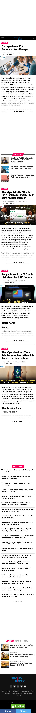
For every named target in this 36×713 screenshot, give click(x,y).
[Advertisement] (18, 18)
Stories (8, 691)
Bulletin (19, 696)
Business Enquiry (28, 693)
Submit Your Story (17, 693)
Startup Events (25, 691)
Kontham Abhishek (9, 203)
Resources (7, 693)
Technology (16, 691)
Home (3, 691)
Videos (32, 691)
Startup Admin (8, 54)
